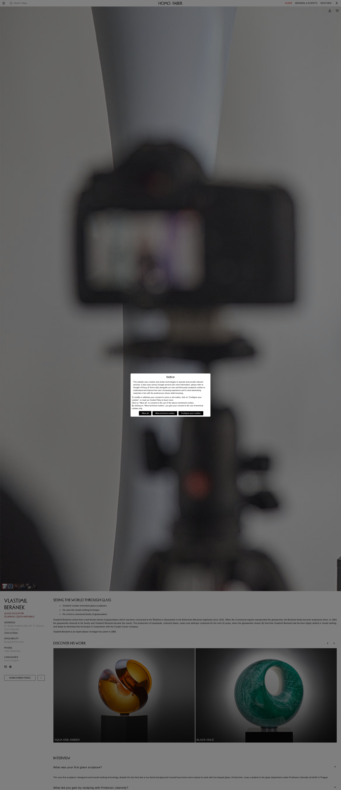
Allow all (145, 413)
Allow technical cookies (164, 413)
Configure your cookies (191, 413)
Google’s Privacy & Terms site (145, 387)
